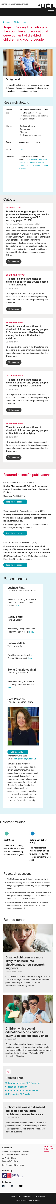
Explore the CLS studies (20, 1094)
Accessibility (40, 1196)
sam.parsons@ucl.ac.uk (25, 758)
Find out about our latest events (23, 1090)
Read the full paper (13, 501)
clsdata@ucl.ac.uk (16, 1165)
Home (7, 22)
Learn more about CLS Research (24, 1083)
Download (15, 261)
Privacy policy (16, 1196)
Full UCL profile (16, 751)
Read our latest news (18, 1086)
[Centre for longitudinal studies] (46, 6)
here (17, 605)
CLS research (20, 22)
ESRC (21, 149)
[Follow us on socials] (3, 1186)
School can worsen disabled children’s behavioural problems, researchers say (25, 1110)
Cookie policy (29, 1196)
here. (31, 631)
